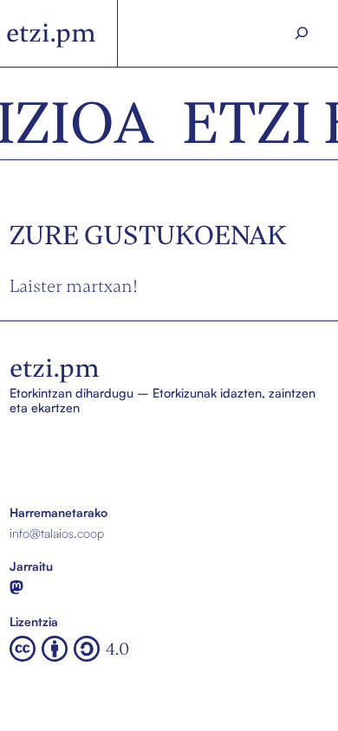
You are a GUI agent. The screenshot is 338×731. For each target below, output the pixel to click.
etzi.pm (51, 32)
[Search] (301, 33)
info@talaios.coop (57, 532)
